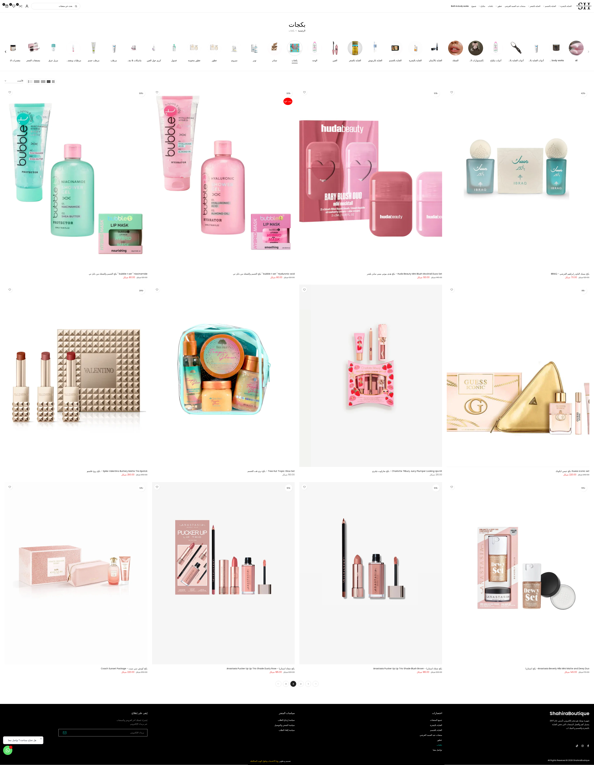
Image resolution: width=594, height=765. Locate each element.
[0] (20, 6)
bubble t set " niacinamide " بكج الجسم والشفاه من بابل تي (118, 273)
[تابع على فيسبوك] (588, 746)
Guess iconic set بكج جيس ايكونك (572, 471)
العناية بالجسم (550, 6)
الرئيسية (301, 30)
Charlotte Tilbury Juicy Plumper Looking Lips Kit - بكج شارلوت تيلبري (407, 471)
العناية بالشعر (535, 6)
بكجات (490, 6)
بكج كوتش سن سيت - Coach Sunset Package (124, 668)
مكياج (483, 6)
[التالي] (278, 684)
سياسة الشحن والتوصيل (284, 725)
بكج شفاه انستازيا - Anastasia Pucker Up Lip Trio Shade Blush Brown (407, 668)
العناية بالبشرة (566, 6)
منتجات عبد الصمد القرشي (515, 6)
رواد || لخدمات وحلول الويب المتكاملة (264, 761)
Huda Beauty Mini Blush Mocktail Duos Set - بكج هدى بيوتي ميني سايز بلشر (404, 273)
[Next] (7, 51)
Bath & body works (460, 6)
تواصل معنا (437, 749)
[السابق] (316, 684)
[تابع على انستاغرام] (582, 746)
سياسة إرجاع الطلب (286, 720)
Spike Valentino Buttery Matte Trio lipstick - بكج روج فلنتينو (117, 471)
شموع (473, 6)
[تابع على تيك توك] (577, 746)
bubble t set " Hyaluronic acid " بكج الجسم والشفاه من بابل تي (264, 273)
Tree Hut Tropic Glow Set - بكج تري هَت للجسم (271, 471)
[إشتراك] (64, 732)
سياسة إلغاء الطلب (287, 730)
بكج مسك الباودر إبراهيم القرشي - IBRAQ (570, 273)
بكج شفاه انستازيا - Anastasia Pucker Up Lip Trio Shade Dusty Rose (261, 668)
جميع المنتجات (436, 720)
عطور (499, 6)
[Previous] (586, 51)
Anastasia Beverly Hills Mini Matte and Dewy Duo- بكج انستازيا (557, 668)
